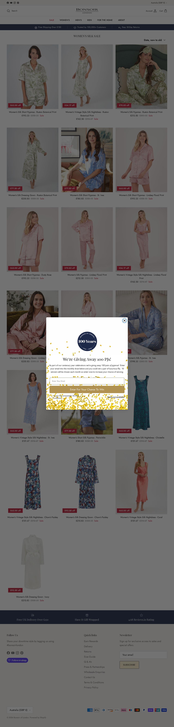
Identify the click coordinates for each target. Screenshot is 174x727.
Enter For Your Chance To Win (87, 389)
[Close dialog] (124, 320)
